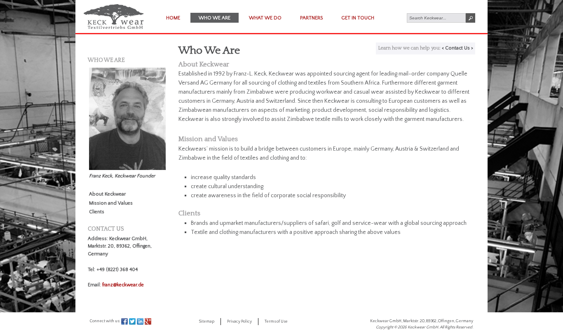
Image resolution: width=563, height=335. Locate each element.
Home (173, 18)
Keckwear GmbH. (423, 327)
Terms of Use (276, 321)
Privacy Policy (239, 321)
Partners (311, 18)
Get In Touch (357, 18)
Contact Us (457, 48)
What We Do (265, 18)
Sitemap (206, 321)
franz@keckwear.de (123, 285)
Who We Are (214, 18)
